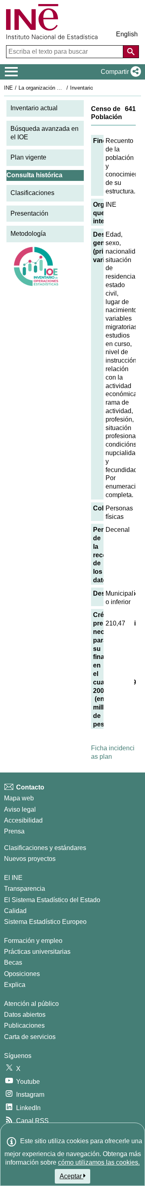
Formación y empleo (33, 940)
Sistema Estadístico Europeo (45, 921)
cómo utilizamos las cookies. (99, 1162)
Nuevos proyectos (30, 858)
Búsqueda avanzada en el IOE (44, 133)
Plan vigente (28, 157)
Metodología (28, 233)
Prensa (14, 831)
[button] (119, 72)
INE (8, 88)
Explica (14, 984)
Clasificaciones (32, 192)
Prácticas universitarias (37, 951)
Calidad (15, 910)
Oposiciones (22, 973)
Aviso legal (20, 809)
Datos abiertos (25, 1014)
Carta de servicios (30, 1036)
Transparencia (24, 888)
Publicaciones (24, 1025)
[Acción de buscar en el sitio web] (131, 51)
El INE (13, 877)
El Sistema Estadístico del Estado (52, 899)
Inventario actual (34, 108)
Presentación (29, 213)
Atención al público (31, 1003)
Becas (13, 962)
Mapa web (19, 798)
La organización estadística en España (64, 88)
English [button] (127, 34)
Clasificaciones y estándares (45, 847)
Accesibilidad (23, 820)
